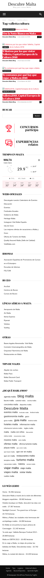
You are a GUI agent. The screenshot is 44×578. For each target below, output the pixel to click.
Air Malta (7, 313)
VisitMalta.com (9, 244)
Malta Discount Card (12, 377)
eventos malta (11, 412)
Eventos (7, 207)
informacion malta (27, 424)
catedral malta (20, 401)
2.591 (39, 37)
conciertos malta (11, 404)
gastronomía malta (13, 416)
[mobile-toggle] (4, 14)
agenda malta (10, 397)
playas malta (9, 448)
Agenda (8, 571)
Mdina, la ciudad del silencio (13, 554)
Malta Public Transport (12, 381)
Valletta (21, 464)
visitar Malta (25, 472)
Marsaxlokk (29, 432)
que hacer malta (9, 452)
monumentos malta (19, 436)
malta (6, 432)
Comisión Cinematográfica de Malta (18, 347)
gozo (27, 416)
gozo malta (8, 420)
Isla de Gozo (9, 226)
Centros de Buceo (11, 290)
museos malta (10, 440)
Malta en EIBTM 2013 (10, 539)
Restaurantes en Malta (13, 354)
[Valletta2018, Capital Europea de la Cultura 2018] (22, 90)
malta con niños (17, 432)
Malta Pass (8, 374)
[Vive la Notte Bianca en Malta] (22, 29)
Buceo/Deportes (19, 571)
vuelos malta (9, 476)
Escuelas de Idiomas (12, 267)
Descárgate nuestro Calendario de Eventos (20, 200)
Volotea (7, 324)
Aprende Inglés (33, 571)
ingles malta (28, 428)
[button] (40, 14)
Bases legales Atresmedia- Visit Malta (18, 343)
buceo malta (9, 400)
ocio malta (22, 440)
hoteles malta (11, 424)
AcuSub (7, 286)
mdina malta (8, 436)
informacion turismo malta (13, 428)
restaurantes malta (25, 455)
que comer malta (22, 448)
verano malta (31, 464)
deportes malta (25, 405)
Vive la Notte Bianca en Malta (19, 33)
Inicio (4, 20)
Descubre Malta (16, 408)
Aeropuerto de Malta (12, 309)
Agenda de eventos (9, 29)
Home (4, 492)
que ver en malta (24, 452)
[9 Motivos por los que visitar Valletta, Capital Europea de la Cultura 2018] (22, 45)
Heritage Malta (9, 218)
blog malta (25, 396)
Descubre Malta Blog (9, 37)
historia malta (32, 420)
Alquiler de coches (11, 370)
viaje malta (25, 468)
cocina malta (31, 401)
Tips (13, 568)
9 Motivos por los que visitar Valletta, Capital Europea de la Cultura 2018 (20, 54)
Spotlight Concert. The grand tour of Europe (19, 510)
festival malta (34, 412)
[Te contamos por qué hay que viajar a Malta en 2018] (22, 69)
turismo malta (25, 459)
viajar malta (11, 468)
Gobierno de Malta (11, 215)
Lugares (5, 47)
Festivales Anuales (11, 211)
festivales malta (23, 412)
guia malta (20, 420)
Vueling (7, 328)
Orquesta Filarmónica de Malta (16, 351)
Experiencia (6, 70)
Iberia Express (9, 317)
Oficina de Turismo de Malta (15, 237)
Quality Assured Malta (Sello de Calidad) (19, 240)
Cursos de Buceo (10, 294)
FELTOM (7, 271)
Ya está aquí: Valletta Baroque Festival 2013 (19, 532)
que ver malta (9, 456)
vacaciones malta (10, 464)
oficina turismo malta (28, 444)
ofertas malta (10, 444)
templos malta (9, 460)
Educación (8, 204)
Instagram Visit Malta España (15, 222)
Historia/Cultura (30, 568)
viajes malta (11, 472)
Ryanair (7, 320)
